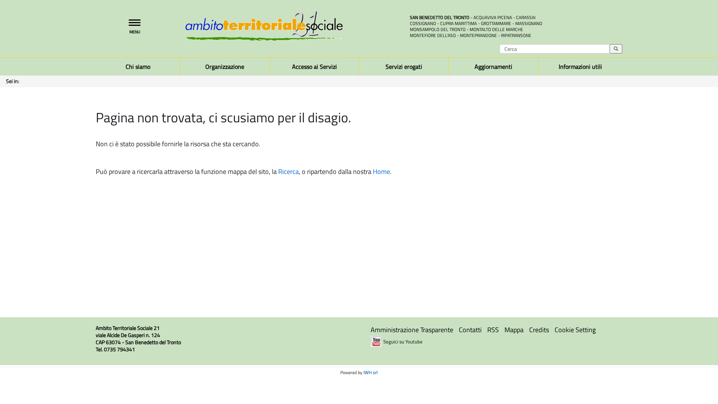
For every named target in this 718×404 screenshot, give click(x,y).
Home (381, 171)
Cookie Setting (575, 330)
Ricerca (288, 171)
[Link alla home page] (291, 26)
